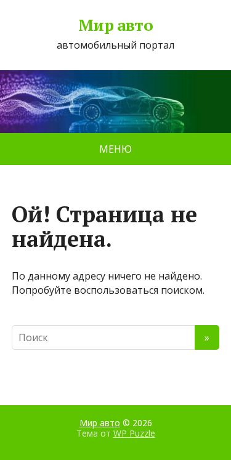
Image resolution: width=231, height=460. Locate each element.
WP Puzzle (134, 433)
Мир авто (115, 25)
